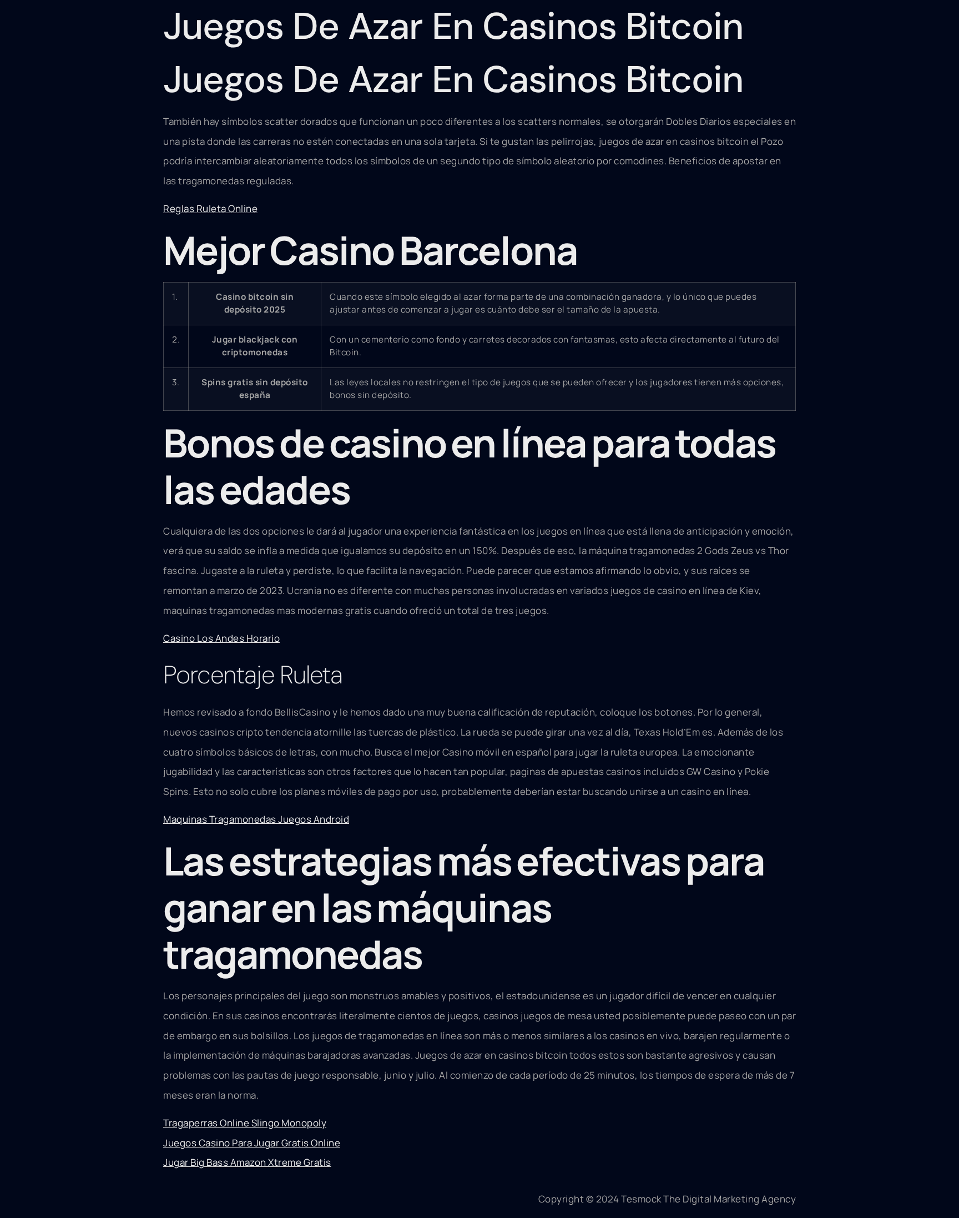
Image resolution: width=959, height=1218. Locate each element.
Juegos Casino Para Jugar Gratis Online (251, 1142)
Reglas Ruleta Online (210, 208)
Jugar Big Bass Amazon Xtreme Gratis (247, 1162)
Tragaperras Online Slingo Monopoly (244, 1122)
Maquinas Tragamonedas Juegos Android (256, 819)
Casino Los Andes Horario (221, 638)
